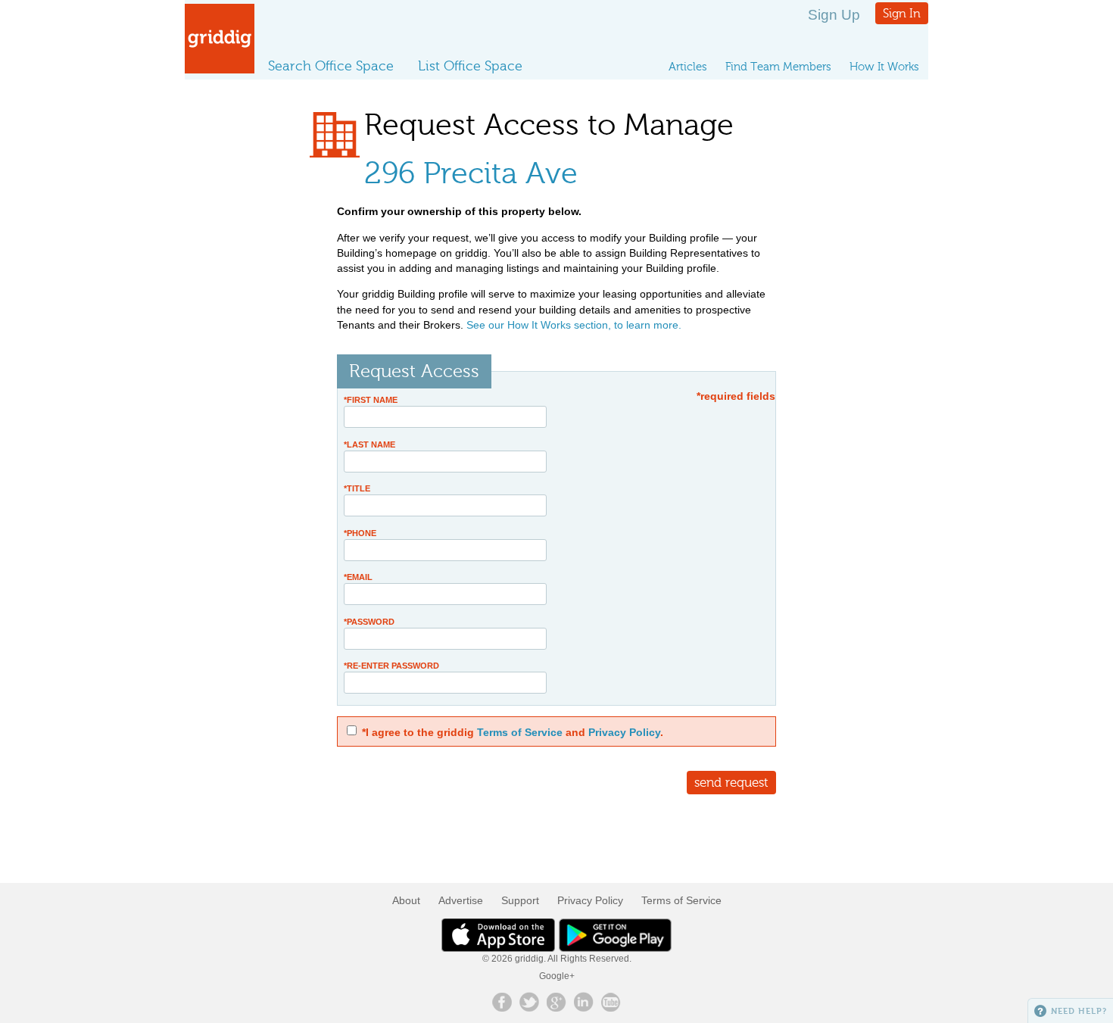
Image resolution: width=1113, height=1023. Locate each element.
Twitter (529, 1002)
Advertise (460, 900)
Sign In (902, 13)
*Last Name (369, 444)
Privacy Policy (624, 732)
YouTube (611, 1002)
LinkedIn (584, 1002)
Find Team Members (778, 67)
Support (520, 900)
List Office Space (470, 65)
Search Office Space (331, 65)
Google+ (557, 976)
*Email (358, 577)
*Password (369, 621)
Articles (688, 67)
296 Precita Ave (471, 173)
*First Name (371, 399)
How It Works (884, 67)
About (406, 900)
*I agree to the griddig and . (512, 732)
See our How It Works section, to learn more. (573, 325)
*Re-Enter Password (391, 665)
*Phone (360, 533)
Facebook (502, 1002)
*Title (357, 488)
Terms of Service (520, 732)
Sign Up (834, 15)
